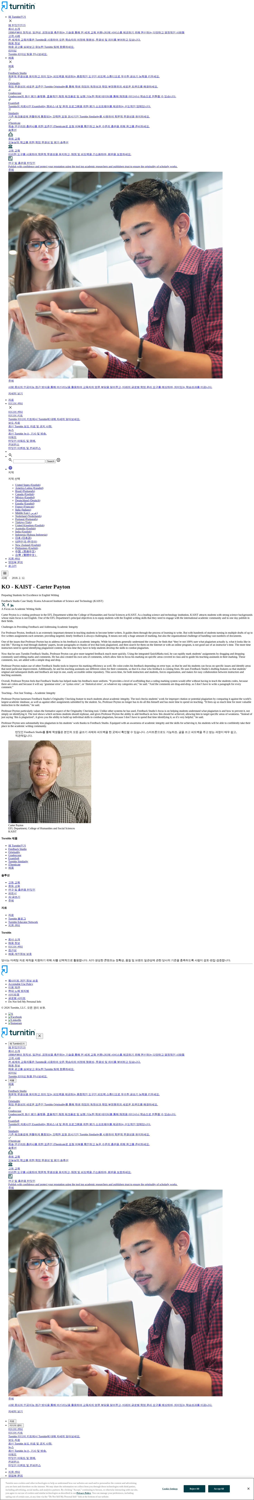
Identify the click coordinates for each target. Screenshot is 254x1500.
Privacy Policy (84, 1493)
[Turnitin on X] (10, 1013)
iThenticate (14, 864)
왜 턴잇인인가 (17, 25)
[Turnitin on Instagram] (15, 1023)
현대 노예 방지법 (18, 990)
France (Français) (24, 506)
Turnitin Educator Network (23, 922)
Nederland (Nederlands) (28, 516)
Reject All (194, 1488)
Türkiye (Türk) (23, 522)
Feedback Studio (17, 849)
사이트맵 (13, 994)
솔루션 (12, 129)
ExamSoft (13, 858)
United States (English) (27, 484)
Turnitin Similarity (18, 861)
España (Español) (24, 503)
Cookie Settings (170, 1488)
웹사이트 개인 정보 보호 (23, 980)
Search (50, 461)
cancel (58, 460)
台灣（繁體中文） (26, 555)
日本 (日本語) (23, 538)
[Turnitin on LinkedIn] (14, 1020)
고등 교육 (14, 882)
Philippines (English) (26, 548)
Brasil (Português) (25, 491)
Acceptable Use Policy (20, 984)
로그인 (12, 565)
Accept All (219, 1488)
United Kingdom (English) (29, 525)
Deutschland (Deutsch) (27, 500)
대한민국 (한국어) (26, 541)
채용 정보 (14, 943)
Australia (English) (25, 528)
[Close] (248, 1488)
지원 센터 (14, 558)
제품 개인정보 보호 (20, 953)
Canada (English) (24, 494)
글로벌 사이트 (17, 998)
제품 (11, 57)
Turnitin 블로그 (17, 918)
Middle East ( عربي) (26, 513)
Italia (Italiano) (23, 509)
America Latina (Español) (29, 488)
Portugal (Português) (26, 519)
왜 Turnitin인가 (17, 16)
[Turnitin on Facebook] (15, 1017)
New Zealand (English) (28, 545)
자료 (11, 399)
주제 (11, 900)
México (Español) (25, 497)
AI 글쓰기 (14, 896)
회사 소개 (14, 939)
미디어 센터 (15, 403)
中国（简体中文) (25, 551)
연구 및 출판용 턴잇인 (21, 889)
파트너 (12, 893)
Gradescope (14, 855)
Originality (14, 852)
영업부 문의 (15, 562)
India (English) (23, 531)
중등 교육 (14, 886)
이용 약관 (14, 987)
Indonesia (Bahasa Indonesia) (31, 534)
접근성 (12, 950)
